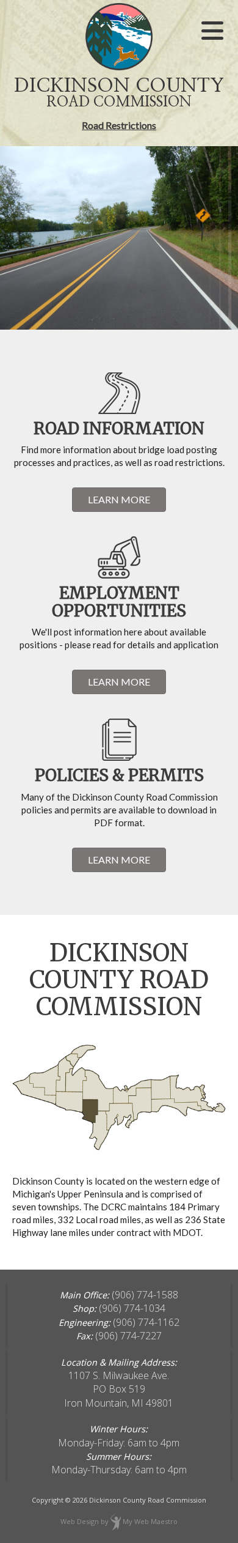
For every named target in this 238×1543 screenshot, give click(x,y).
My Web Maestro (150, 1521)
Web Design (79, 1521)
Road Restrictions (119, 125)
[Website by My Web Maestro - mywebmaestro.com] (115, 1521)
